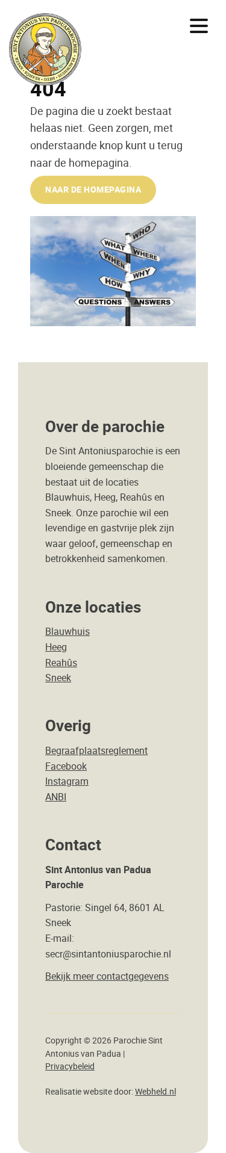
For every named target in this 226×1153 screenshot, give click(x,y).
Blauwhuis (67, 631)
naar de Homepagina (93, 189)
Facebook (66, 766)
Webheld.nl (155, 1091)
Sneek (58, 677)
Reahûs (61, 662)
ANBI (55, 796)
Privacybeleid (70, 1066)
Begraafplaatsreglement (96, 750)
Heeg (56, 647)
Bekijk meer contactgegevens (107, 976)
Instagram (67, 781)
